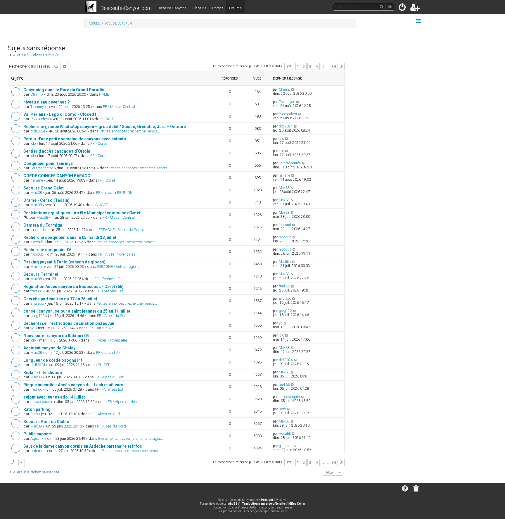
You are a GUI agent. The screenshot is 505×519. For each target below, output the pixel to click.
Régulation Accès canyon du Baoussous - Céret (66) (73, 286)
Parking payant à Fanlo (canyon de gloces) (64, 262)
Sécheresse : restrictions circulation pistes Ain (68, 323)
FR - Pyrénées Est (108, 279)
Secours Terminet (40, 274)
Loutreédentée (41, 168)
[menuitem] (402, 8)
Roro (34, 414)
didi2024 (37, 131)
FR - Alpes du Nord (123, 401)
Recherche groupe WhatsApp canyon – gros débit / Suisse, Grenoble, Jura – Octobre (104, 126)
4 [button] (317, 66)
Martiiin (36, 266)
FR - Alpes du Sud (112, 315)
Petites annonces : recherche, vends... (129, 131)
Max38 (36, 192)
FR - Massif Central (119, 106)
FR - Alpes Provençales (116, 254)
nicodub (37, 242)
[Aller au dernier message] (293, 89)
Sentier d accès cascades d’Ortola (56, 151)
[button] (288, 66)
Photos (217, 8)
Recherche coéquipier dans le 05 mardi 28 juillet (69, 237)
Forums (235, 8)
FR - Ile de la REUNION (114, 192)
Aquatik (37, 438)
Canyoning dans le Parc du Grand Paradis (63, 89)
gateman (38, 451)
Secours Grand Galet (43, 188)
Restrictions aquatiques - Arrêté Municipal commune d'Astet (82, 213)
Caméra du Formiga (42, 225)
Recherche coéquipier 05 (47, 249)
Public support (37, 434)
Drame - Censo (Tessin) (46, 200)
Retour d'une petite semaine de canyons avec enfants (74, 139)
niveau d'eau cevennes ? (46, 102)
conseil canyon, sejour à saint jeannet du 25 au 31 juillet (76, 311)
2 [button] (304, 66)
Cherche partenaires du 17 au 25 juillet (60, 298)
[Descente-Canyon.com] (90, 7)
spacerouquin (41, 401)
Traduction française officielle (263, 503)
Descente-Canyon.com (126, 8)
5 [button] (323, 66)
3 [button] (310, 66)
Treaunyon (39, 106)
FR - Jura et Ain (101, 328)
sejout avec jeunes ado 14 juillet (54, 397)
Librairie (199, 8)
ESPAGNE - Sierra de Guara (121, 229)
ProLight (267, 499)
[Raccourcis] (419, 21)
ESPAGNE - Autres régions (118, 266)
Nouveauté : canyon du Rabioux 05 (56, 335)
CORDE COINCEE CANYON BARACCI (57, 175)
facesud (37, 229)
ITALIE (104, 94)
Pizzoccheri (39, 119)
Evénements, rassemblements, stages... (131, 438)
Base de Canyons (172, 8)
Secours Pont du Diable (46, 421)
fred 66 (36, 291)
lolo (33, 143)
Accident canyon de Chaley (49, 348)
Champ (36, 94)
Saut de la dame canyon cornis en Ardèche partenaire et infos (82, 446)
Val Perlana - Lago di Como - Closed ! (59, 114)
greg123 (37, 315)
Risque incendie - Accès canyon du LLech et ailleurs (73, 384)
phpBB (233, 503)
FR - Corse (98, 143)
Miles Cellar (296, 503)
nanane (36, 180)
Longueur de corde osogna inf (52, 360)
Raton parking (37, 409)
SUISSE (101, 205)
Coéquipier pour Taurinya (48, 163)
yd (32, 328)
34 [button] (334, 66)
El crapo (37, 303)
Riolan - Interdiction (42, 372)
